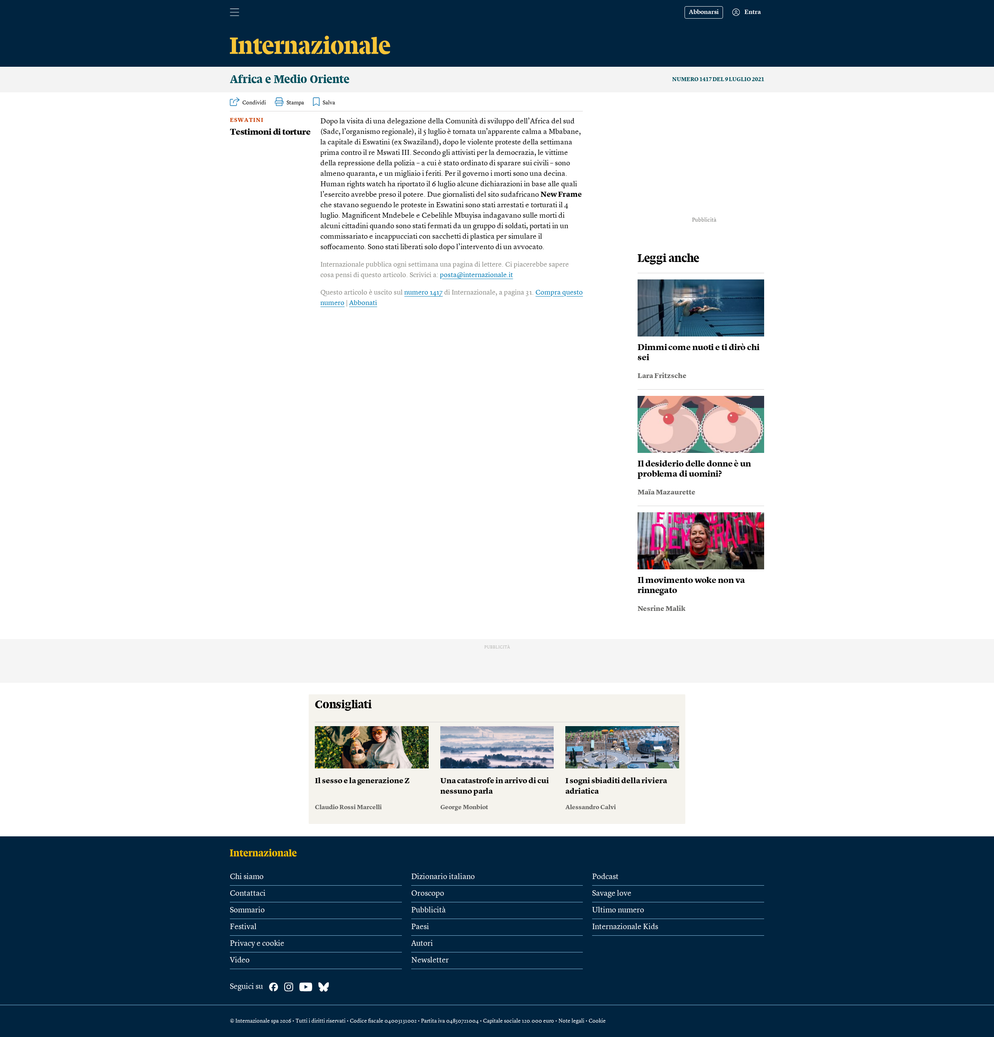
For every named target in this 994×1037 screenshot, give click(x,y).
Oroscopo (427, 894)
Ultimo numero (618, 910)
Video (240, 960)
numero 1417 (423, 292)
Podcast (605, 877)
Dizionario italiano (443, 877)
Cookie (597, 1021)
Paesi (420, 927)
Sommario (247, 910)
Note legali (571, 1021)
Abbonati (363, 303)
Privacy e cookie (257, 944)
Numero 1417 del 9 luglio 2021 (718, 79)
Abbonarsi (704, 12)
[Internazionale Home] (266, 853)
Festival (243, 927)
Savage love (611, 894)
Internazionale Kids (625, 927)
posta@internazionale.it (476, 275)
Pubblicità (428, 910)
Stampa (295, 103)
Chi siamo (247, 877)
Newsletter (430, 960)
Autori (422, 944)
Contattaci (248, 894)
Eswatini (247, 120)
